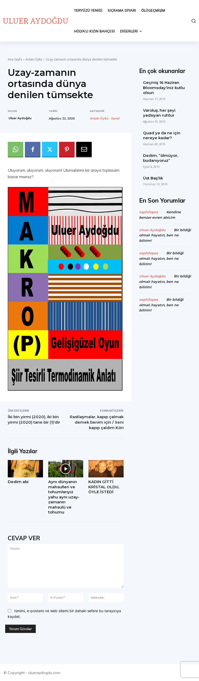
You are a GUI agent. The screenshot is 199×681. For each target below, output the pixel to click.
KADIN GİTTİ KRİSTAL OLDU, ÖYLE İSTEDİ (103, 486)
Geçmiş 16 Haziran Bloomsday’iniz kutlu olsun (164, 87)
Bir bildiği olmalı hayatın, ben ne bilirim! (165, 235)
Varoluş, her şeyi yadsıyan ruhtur (159, 113)
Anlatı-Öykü (33, 59)
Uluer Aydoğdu (20, 118)
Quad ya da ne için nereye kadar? (161, 135)
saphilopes (148, 212)
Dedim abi (18, 481)
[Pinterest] (67, 149)
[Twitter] (50, 149)
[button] (193, 21)
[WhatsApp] (15, 149)
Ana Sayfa (15, 59)
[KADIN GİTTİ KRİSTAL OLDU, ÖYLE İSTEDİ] (106, 469)
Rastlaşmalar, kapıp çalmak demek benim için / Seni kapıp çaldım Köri (97, 422)
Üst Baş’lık (153, 178)
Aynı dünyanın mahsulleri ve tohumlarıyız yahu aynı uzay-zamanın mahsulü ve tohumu (64, 497)
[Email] (84, 149)
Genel (115, 118)
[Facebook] (32, 149)
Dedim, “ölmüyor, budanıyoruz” (160, 158)
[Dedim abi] (25, 469)
